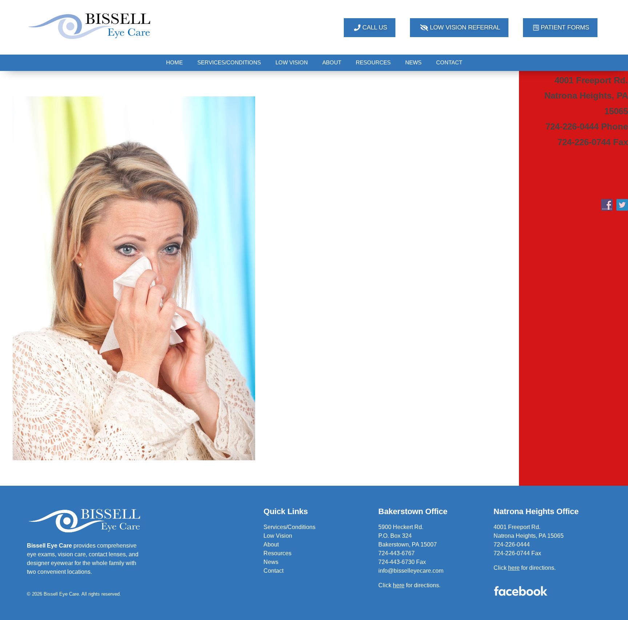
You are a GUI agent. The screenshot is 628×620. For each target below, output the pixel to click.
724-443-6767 (396, 553)
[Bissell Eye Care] (90, 26)
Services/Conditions (289, 527)
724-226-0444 (512, 544)
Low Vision (277, 536)
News (270, 562)
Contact (273, 571)
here (514, 568)
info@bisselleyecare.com (410, 571)
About (271, 544)
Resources (277, 553)
